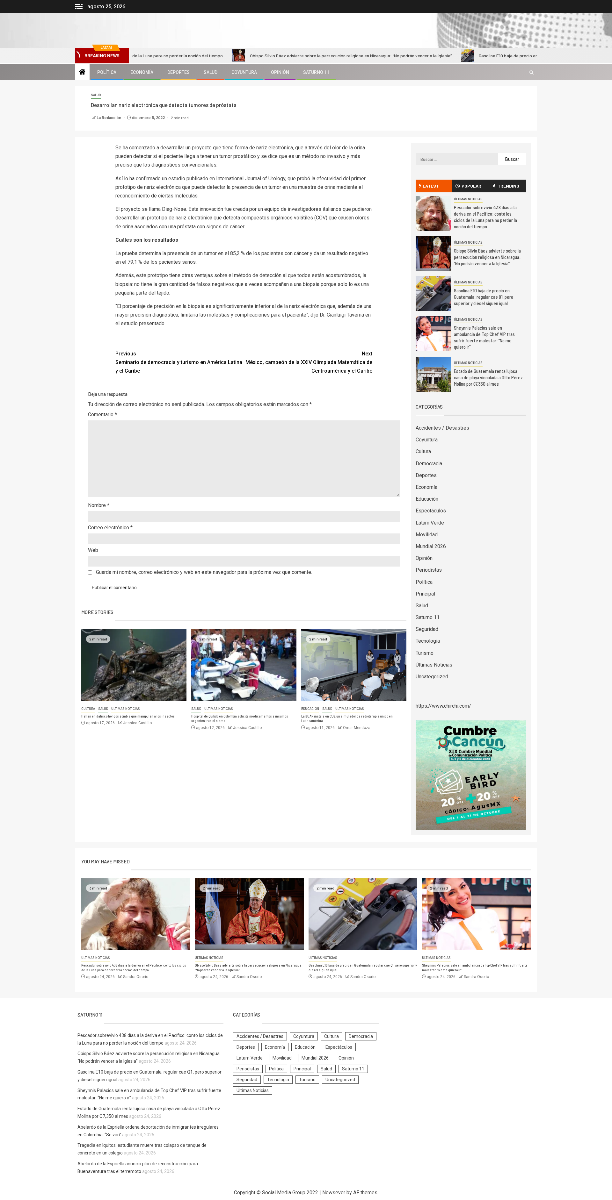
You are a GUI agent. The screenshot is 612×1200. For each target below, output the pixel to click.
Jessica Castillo (137, 723)
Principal (425, 594)
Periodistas (429, 570)
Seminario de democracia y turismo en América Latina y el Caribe (178, 362)
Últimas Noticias (125, 709)
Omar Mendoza (356, 727)
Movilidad (427, 535)
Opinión (280, 72)
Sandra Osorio (135, 977)
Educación (310, 709)
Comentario (102, 414)
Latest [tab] (431, 186)
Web (93, 550)
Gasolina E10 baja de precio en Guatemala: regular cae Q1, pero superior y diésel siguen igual (483, 297)
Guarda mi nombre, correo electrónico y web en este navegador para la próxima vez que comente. (204, 572)
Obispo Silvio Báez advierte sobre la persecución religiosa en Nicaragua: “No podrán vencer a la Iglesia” (303, 55)
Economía (141, 72)
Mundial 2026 (431, 546)
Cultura (88, 709)
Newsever (333, 1192)
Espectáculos (431, 511)
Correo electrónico (110, 528)
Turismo (424, 653)
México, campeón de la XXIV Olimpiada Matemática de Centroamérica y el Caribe (308, 362)
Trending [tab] (508, 186)
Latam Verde (430, 523)
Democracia (429, 464)
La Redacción (109, 118)
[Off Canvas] (79, 6)
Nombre (98, 505)
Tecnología (428, 641)
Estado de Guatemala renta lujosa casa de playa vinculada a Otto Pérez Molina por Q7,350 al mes (488, 377)
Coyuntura (244, 72)
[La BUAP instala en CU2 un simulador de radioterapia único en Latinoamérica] (353, 665)
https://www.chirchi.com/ (443, 706)
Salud (210, 72)
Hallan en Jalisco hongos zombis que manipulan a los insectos (128, 716)
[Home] (82, 72)
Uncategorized (432, 677)
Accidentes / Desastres (442, 428)
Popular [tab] (471, 186)
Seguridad (427, 629)
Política (106, 72)
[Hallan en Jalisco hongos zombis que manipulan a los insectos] (133, 665)
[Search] (532, 72)
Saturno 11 (316, 72)
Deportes (178, 72)
